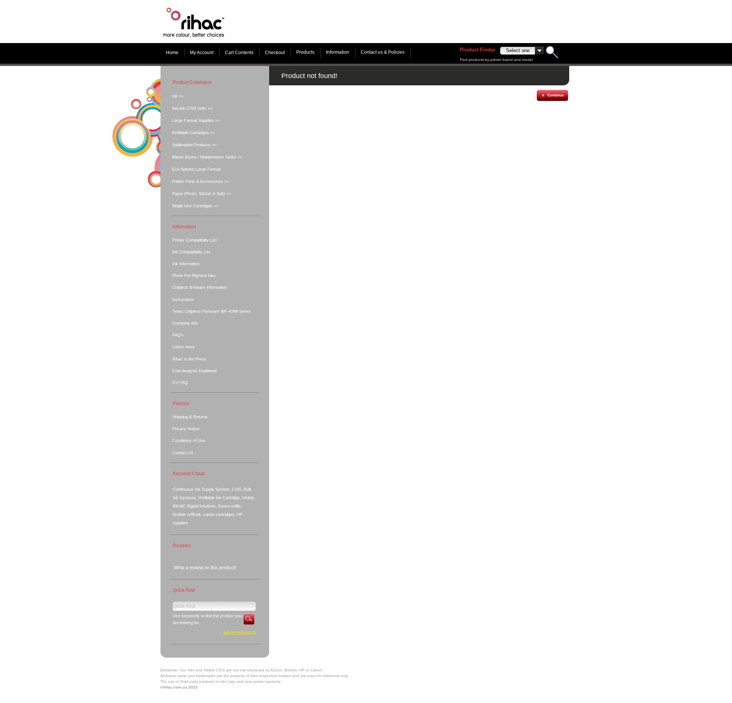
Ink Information (186, 263)
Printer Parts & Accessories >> (200, 181)
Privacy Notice (185, 428)
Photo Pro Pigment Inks (194, 275)
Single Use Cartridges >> (195, 205)
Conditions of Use (188, 440)
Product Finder (477, 50)
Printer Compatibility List (194, 240)
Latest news (183, 346)
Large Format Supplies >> (196, 120)
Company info (185, 323)
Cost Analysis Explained (194, 370)
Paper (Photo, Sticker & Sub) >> (201, 193)
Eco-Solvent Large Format (196, 169)
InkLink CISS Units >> (192, 108)
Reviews (182, 545)
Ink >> (177, 96)
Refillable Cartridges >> (193, 132)
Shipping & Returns (190, 417)
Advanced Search (239, 632)
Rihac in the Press (189, 359)
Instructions (183, 299)
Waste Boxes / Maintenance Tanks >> (207, 157)
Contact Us (182, 452)
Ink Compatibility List (191, 252)
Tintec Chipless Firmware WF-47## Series (211, 311)
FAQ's (178, 335)
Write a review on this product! (205, 567)
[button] (552, 95)
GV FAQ (180, 382)
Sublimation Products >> (194, 145)
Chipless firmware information (199, 287)
